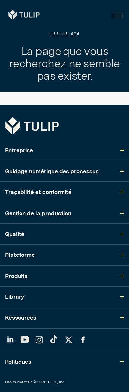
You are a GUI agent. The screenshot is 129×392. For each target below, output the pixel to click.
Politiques (18, 361)
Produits (16, 276)
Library (14, 297)
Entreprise (19, 150)
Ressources (20, 317)
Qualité (14, 234)
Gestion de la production (38, 213)
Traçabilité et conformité (38, 192)
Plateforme (20, 255)
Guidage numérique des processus (52, 171)
